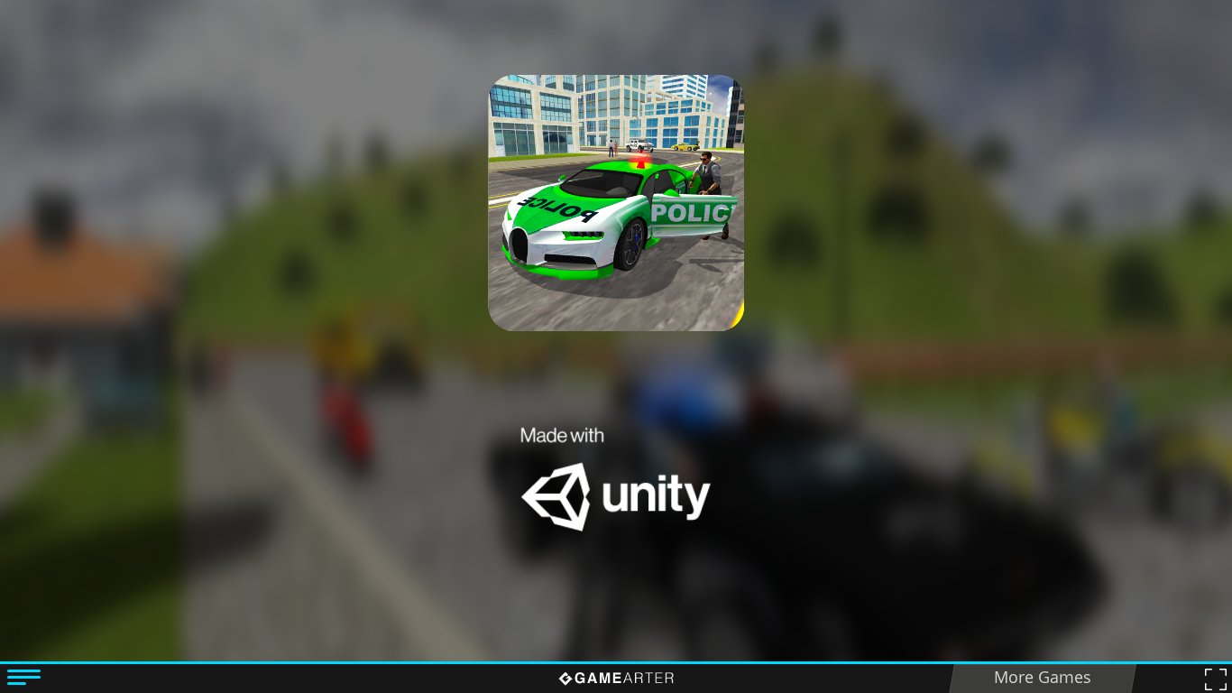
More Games (1042, 677)
